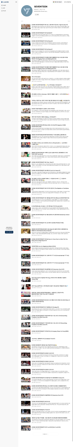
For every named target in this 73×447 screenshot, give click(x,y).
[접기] (16, 2)
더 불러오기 (45, 434)
